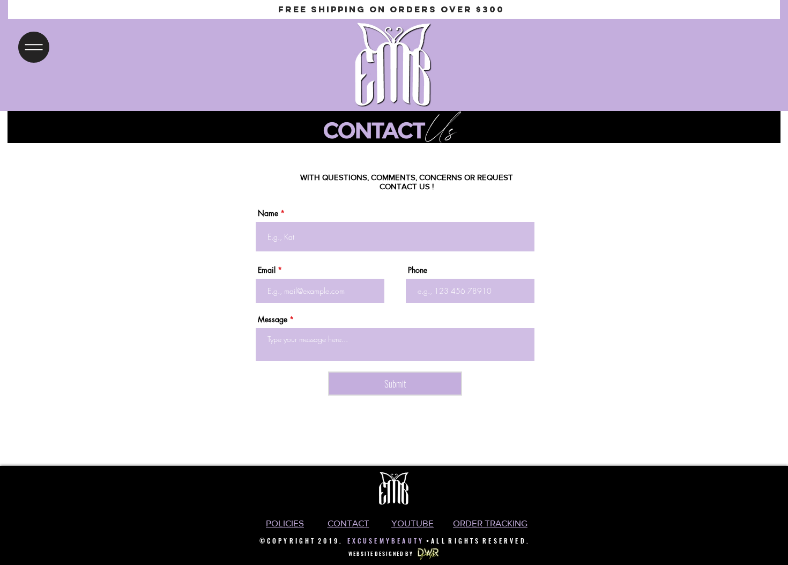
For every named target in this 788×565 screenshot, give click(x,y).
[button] (33, 47)
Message (272, 319)
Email (267, 270)
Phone (417, 270)
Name (268, 213)
